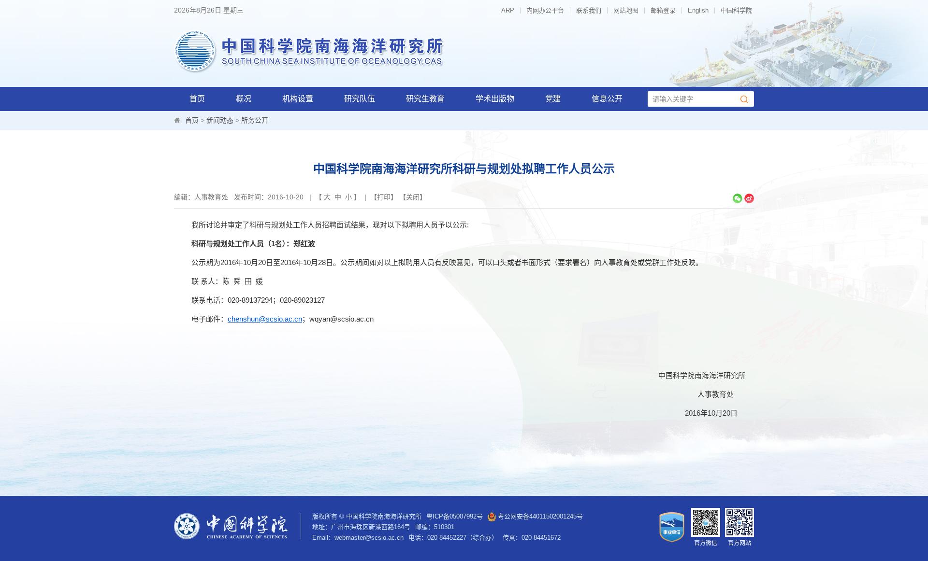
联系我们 (588, 10)
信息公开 (607, 99)
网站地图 (625, 10)
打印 (384, 197)
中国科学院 (736, 10)
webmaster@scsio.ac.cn (369, 537)
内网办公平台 (545, 10)
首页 (197, 99)
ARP (507, 10)
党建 (553, 99)
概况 (243, 99)
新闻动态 (219, 120)
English (698, 10)
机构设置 (297, 99)
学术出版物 (495, 99)
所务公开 (254, 120)
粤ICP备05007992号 (454, 516)
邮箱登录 (663, 10)
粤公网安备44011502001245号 (539, 516)
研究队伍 (359, 99)
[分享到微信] (737, 198)
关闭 (413, 197)
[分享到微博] (749, 198)
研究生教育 (425, 99)
